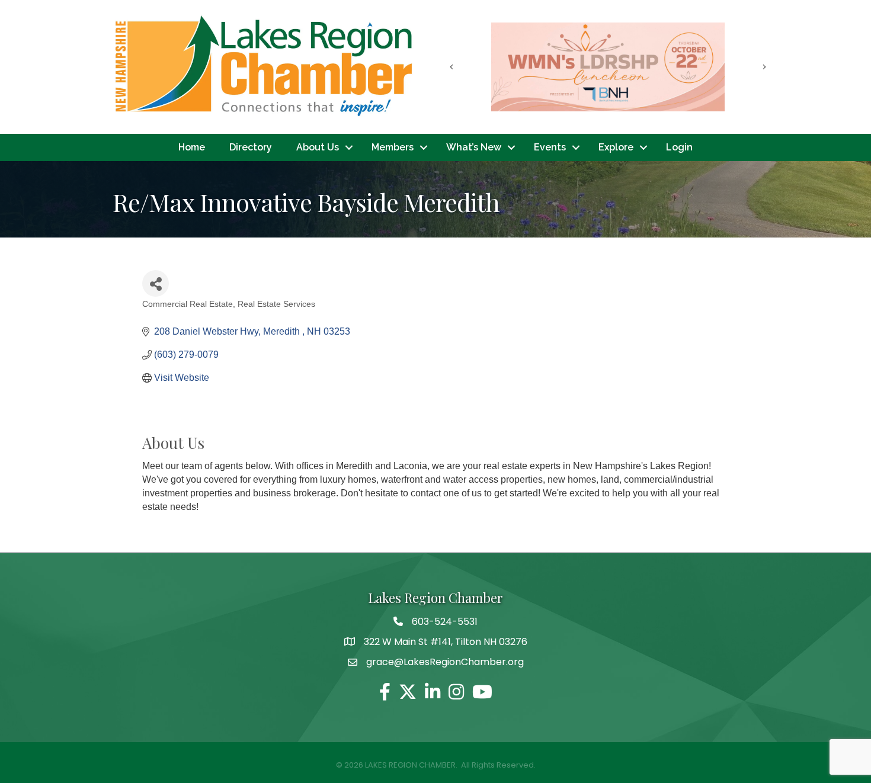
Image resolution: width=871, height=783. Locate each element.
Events (550, 147)
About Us (317, 147)
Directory (250, 147)
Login (679, 147)
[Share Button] (155, 283)
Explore (615, 147)
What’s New (473, 147)
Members (393, 147)
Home (191, 147)
